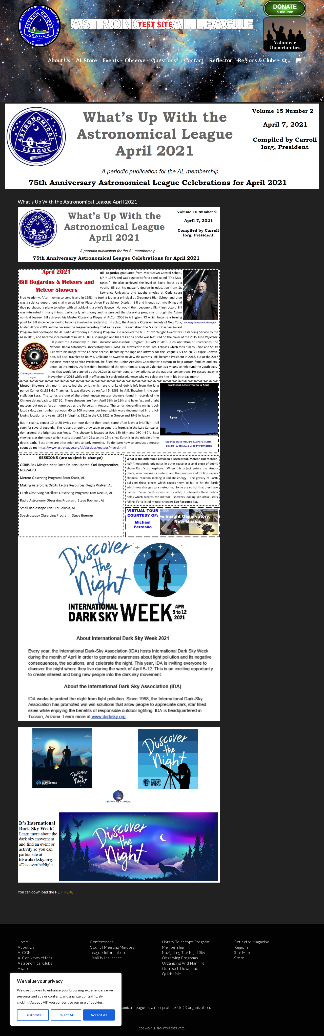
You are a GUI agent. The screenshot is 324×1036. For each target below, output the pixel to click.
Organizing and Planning (183, 963)
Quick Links (172, 973)
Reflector (220, 60)
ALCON (24, 952)
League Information (107, 952)
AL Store (86, 60)
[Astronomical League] (39, 25)
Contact (194, 60)
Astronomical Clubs (35, 963)
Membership (173, 947)
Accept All (99, 1015)
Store (239, 957)
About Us (59, 60)
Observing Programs (180, 957)
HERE (68, 892)
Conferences (102, 942)
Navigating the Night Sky (183, 952)
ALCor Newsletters (35, 957)
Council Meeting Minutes (112, 947)
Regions (241, 947)
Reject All (66, 1015)
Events (111, 60)
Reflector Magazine (251, 942)
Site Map (242, 952)
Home (23, 942)
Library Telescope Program (185, 942)
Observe (135, 60)
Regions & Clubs (257, 60)
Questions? (164, 60)
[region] (66, 999)
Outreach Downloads (181, 968)
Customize (33, 1015)
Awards (24, 968)
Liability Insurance (106, 957)
